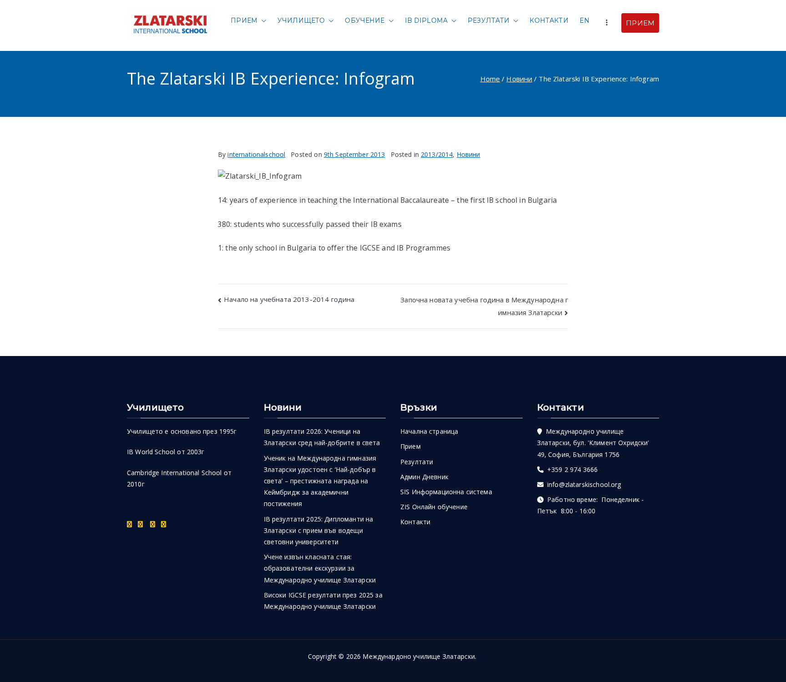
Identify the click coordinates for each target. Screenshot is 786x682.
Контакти (548, 20)
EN (584, 20)
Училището (301, 20)
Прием (244, 20)
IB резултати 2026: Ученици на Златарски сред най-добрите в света (322, 437)
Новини (468, 154)
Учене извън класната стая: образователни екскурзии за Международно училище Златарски (320, 568)
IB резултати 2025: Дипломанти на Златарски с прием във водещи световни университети (318, 530)
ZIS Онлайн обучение (434, 506)
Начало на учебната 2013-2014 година (289, 299)
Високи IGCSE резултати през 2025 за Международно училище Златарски (323, 601)
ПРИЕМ (640, 23)
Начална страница (429, 431)
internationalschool (256, 154)
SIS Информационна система (446, 491)
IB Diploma (426, 20)
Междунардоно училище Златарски (419, 656)
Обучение (364, 20)
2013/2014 (437, 154)
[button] (262, 20)
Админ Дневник (424, 476)
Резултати (488, 20)
